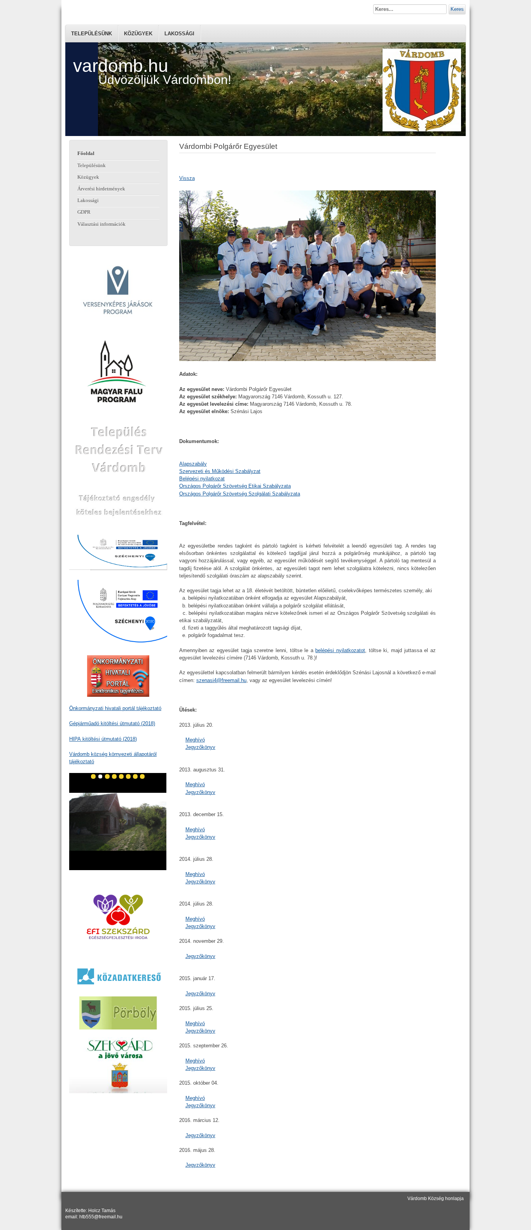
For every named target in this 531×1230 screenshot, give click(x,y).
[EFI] (118, 917)
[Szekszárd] (118, 1065)
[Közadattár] (118, 976)
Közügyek (138, 34)
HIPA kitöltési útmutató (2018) (103, 739)
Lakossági (179, 34)
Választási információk (101, 224)
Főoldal (85, 153)
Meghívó (195, 740)
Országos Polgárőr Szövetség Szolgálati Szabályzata (239, 494)
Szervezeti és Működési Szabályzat (219, 471)
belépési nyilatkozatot (340, 650)
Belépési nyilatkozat (202, 479)
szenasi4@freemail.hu (221, 680)
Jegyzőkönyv (200, 747)
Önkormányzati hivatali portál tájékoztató (115, 708)
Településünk (91, 34)
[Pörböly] (118, 1012)
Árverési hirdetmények (101, 189)
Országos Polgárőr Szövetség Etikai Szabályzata (235, 486)
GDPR (84, 212)
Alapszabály (193, 464)
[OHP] (118, 676)
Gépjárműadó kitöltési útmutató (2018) (112, 723)
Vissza (187, 178)
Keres (457, 9)
